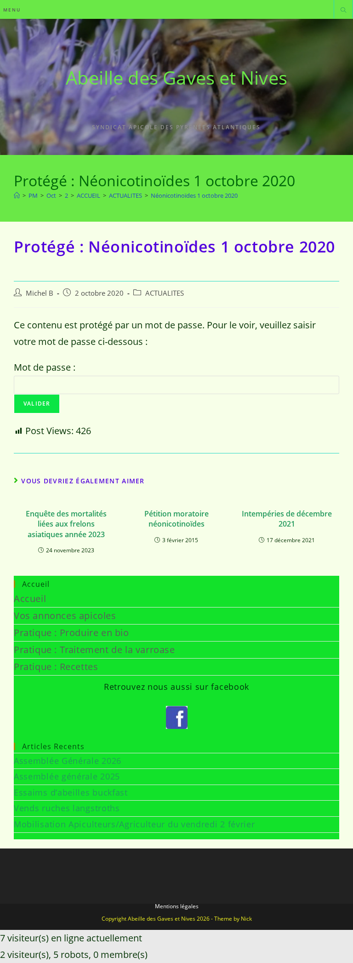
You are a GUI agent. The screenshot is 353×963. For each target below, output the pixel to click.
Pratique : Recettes (56, 666)
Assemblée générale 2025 (67, 776)
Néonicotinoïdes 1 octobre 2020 (194, 195)
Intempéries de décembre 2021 (287, 519)
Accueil (30, 598)
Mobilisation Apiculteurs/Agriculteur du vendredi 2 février (134, 824)
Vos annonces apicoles (65, 615)
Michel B (39, 293)
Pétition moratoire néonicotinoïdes (176, 519)
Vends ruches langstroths (67, 808)
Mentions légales (177, 906)
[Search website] (343, 11)
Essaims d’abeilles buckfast (71, 792)
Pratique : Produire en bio (71, 632)
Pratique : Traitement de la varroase (94, 649)
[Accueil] (17, 195)
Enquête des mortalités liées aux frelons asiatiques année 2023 (66, 524)
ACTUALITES (164, 293)
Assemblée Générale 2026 (67, 760)
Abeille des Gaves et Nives (176, 77)
